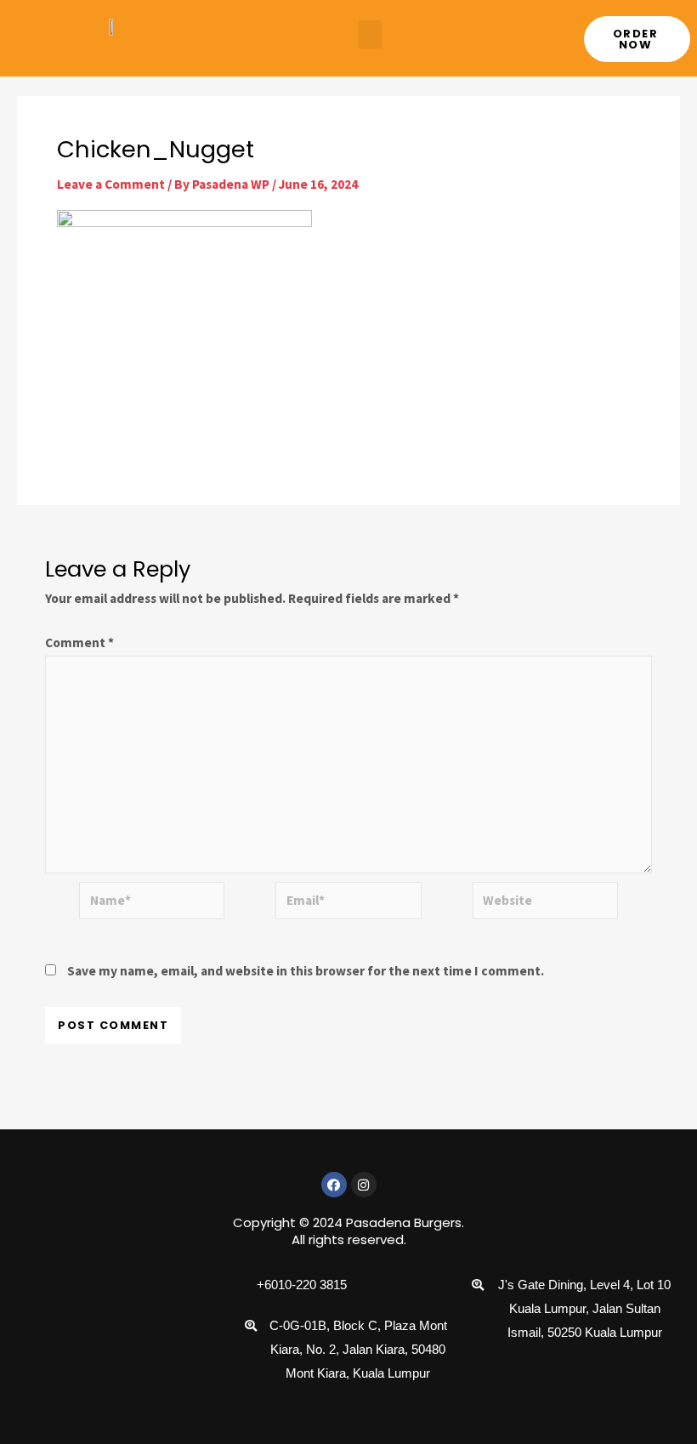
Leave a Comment (111, 184)
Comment (79, 642)
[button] (370, 34)
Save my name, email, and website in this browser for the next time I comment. (305, 971)
